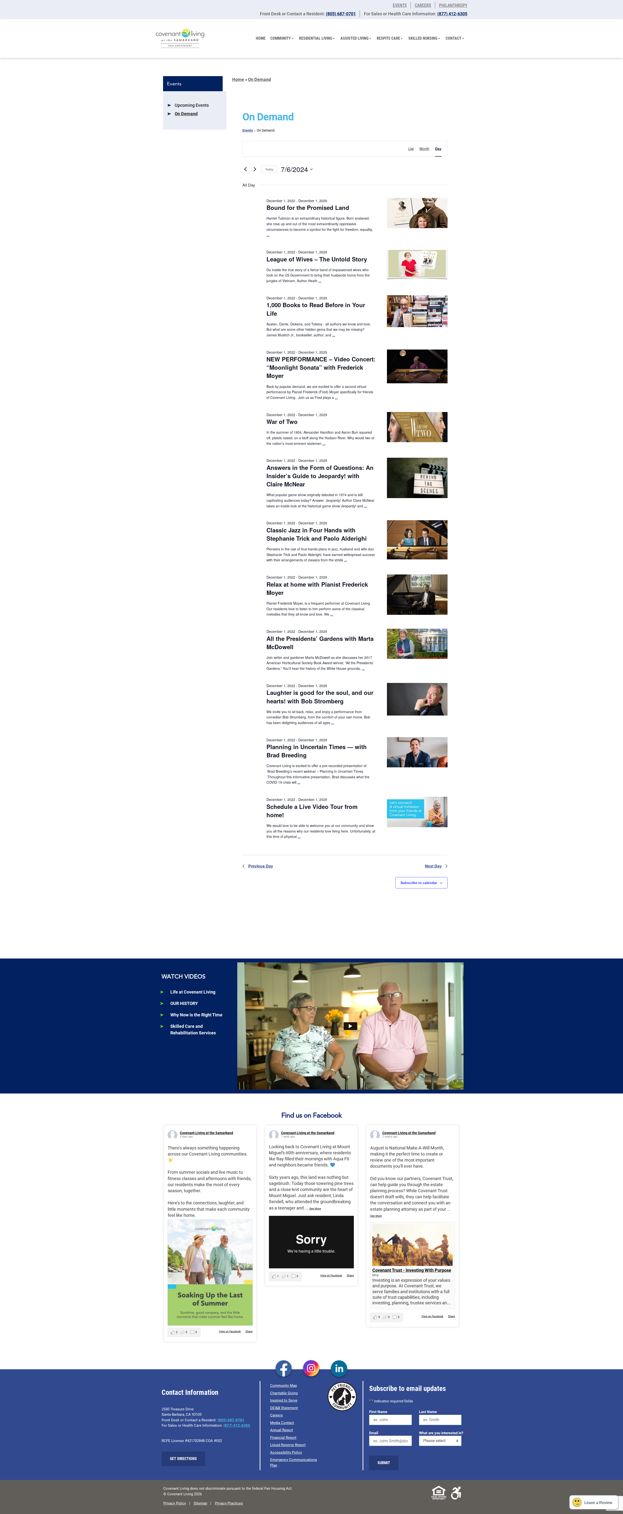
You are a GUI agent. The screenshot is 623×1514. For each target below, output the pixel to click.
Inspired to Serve (283, 1400)
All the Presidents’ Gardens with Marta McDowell (320, 642)
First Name (380, 1411)
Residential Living (315, 38)
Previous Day (260, 866)
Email (375, 1432)
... (267, 234)
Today (269, 169)
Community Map (283, 1385)
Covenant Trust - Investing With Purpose (411, 1270)
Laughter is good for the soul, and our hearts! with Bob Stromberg (319, 696)
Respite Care (388, 38)
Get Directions (183, 1458)
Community (280, 38)
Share (249, 1331)
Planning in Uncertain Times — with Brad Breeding (316, 751)
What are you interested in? (443, 1432)
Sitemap (200, 1503)
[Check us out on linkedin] (339, 1369)
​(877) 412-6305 (452, 13)
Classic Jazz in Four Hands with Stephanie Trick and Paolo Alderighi (316, 534)
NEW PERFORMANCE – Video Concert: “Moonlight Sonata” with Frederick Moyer (320, 367)
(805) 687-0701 (341, 13)
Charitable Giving (284, 1393)
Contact (453, 38)
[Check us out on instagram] (311, 1369)
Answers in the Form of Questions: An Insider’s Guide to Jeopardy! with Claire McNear (320, 475)
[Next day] (255, 169)
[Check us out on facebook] (283, 1369)
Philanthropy (453, 5)
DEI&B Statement (284, 1408)
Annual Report (281, 1430)
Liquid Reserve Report (288, 1445)
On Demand (186, 113)
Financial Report (283, 1437)
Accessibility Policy (286, 1452)
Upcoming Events (192, 105)
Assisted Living (354, 38)
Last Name (429, 1411)
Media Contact (282, 1423)
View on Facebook (230, 1331)
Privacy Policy (174, 1503)
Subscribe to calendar (419, 882)
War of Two (282, 421)
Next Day (433, 866)
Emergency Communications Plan (293, 1463)
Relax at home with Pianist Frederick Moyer (317, 588)
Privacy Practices (229, 1503)
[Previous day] (245, 169)
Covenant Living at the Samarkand (206, 1133)
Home (261, 38)
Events (400, 5)
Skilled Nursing (422, 38)
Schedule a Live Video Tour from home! (311, 810)
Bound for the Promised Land (307, 207)
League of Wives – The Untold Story (316, 259)
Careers (423, 5)
